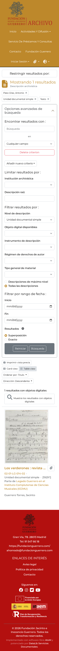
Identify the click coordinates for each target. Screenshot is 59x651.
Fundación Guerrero (38, 51)
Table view (29, 368)
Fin (6, 313)
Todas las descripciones (23, 285)
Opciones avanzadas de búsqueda (23, 110)
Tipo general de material (20, 268)
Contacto (15, 51)
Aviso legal (29, 564)
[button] (35, 62)
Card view (12, 368)
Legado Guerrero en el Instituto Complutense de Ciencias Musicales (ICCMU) (26, 485)
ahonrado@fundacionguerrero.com (30, 550)
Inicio (13, 31)
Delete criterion (29, 152)
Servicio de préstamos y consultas (30, 41)
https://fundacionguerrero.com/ (29, 545)
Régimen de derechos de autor (25, 254)
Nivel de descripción (17, 213)
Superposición (17, 335)
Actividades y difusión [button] (35, 32)
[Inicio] (28, 13)
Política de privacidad (29, 569)
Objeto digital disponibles (21, 227)
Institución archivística (19, 178)
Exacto (12, 339)
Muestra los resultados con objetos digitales (32, 400)
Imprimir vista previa (18, 362)
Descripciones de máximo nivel (28, 281)
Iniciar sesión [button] (19, 62)
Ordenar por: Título (14, 374)
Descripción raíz (15, 192)
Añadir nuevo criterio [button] (20, 163)
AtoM (48, 640)
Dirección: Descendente (16, 381)
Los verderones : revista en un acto (25, 468)
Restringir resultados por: (29, 73)
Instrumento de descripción (22, 240)
